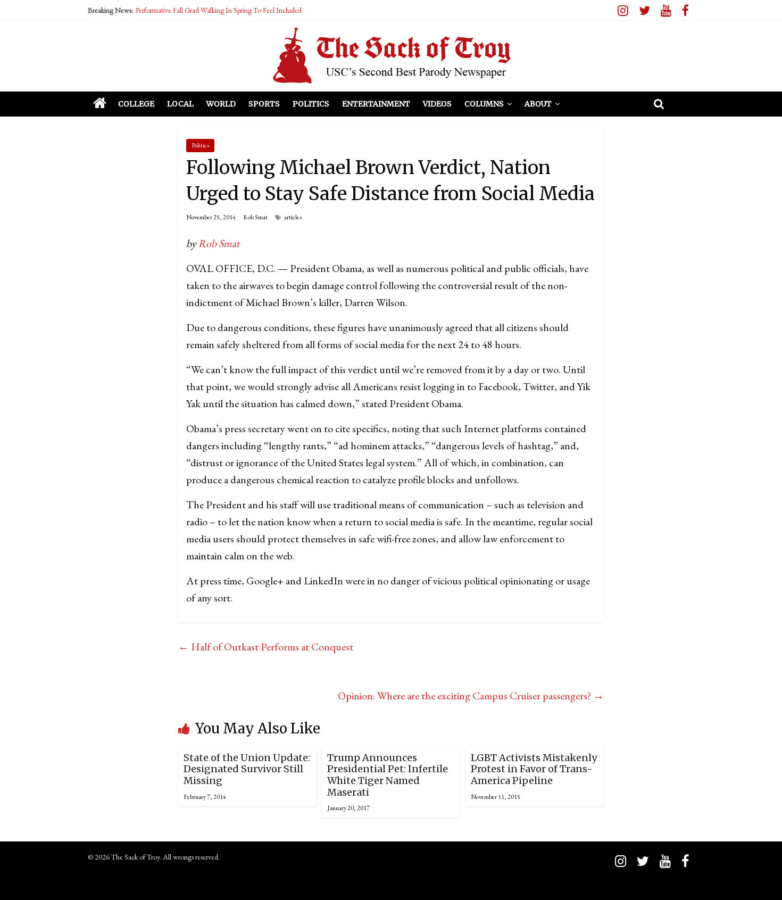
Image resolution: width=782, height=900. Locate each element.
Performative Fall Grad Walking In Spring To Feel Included (219, 10)
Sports (264, 104)
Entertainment (376, 104)
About (538, 104)
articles (293, 217)
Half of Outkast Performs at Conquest (265, 647)
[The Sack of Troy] (391, 56)
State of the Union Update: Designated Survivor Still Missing (247, 769)
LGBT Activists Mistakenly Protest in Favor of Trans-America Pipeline (534, 769)
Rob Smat (255, 217)
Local (180, 104)
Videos (437, 104)
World (221, 104)
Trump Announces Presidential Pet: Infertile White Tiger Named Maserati (387, 775)
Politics (311, 104)
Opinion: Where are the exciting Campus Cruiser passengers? (471, 696)
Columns (484, 104)
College (136, 104)
